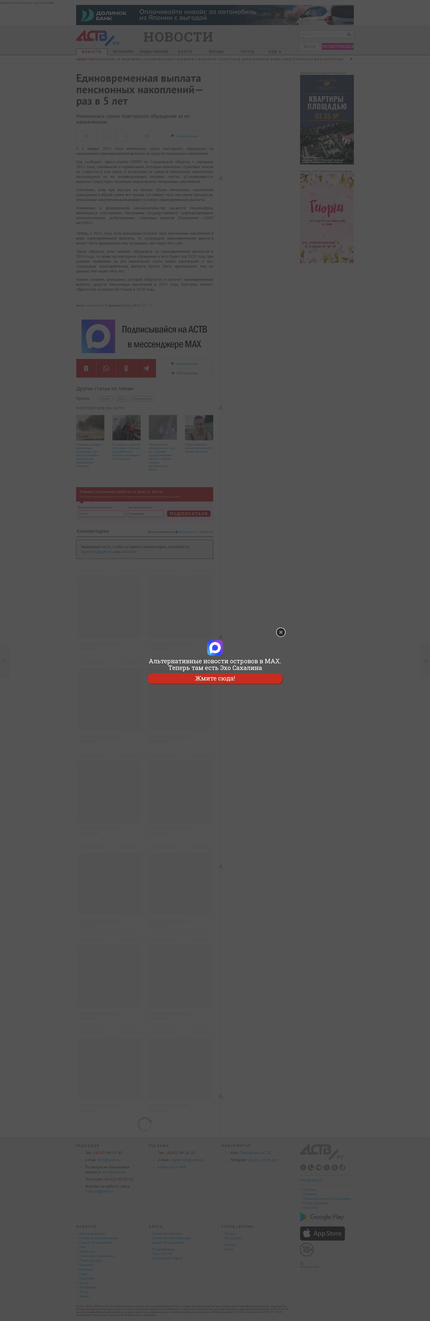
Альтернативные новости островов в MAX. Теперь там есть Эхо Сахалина (215, 664)
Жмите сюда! (215, 678)
